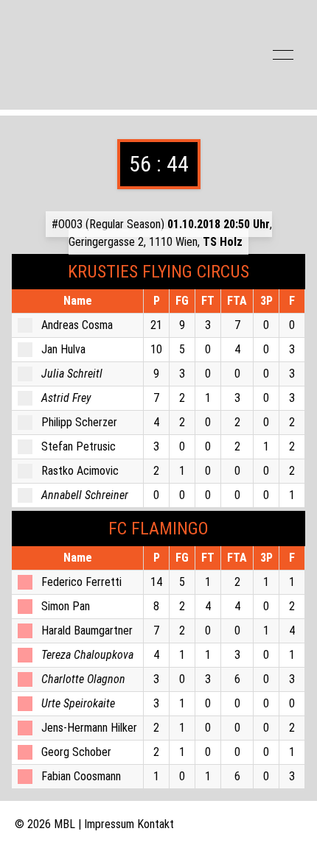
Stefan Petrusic (78, 446)
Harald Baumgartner (87, 630)
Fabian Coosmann (81, 776)
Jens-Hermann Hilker (89, 728)
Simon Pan (65, 606)
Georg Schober (76, 752)
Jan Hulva (63, 349)
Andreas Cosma (77, 325)
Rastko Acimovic (80, 471)
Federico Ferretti (81, 582)
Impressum (109, 824)
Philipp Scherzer (79, 422)
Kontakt (155, 824)
